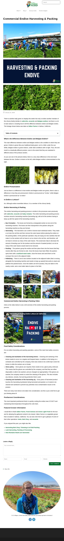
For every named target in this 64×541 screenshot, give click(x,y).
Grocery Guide (32, 10)
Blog (24, 10)
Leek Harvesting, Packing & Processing (19, 430)
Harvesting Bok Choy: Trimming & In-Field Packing (22, 427)
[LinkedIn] (33, 519)
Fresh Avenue (30, 411)
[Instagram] (30, 519)
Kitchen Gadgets (43, 10)
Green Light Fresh (44, 411)
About (18, 10)
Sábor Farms (21, 411)
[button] (57, 133)
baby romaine (27, 214)
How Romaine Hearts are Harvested (17, 432)
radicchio (25, 121)
